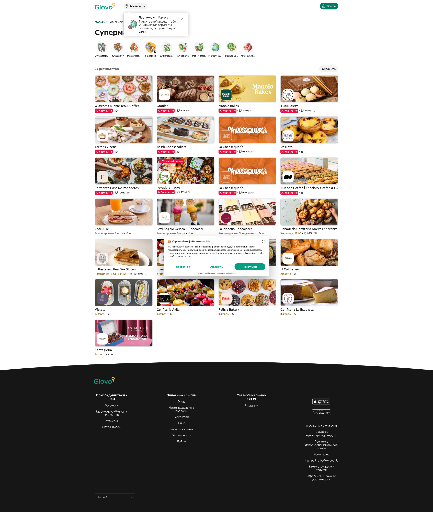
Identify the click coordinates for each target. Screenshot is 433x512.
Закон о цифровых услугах (321, 468)
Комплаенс (321, 454)
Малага (100, 22)
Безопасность (181, 435)
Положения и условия (321, 426)
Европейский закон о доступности (321, 477)
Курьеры (112, 421)
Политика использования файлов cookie (321, 445)
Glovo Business (111, 427)
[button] (102, 49)
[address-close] (181, 19)
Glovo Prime (181, 417)
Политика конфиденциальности (321, 433)
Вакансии (111, 405)
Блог (181, 423)
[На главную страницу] (105, 6)
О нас (181, 401)
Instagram (251, 405)
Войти (181, 441)
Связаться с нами (181, 429)
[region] (216, 49)
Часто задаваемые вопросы (181, 409)
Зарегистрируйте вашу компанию (112, 413)
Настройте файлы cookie (321, 460)
